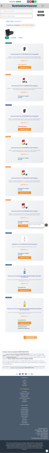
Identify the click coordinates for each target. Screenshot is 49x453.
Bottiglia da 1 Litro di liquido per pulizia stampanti (24, 244)
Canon (11, 21)
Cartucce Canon (24, 412)
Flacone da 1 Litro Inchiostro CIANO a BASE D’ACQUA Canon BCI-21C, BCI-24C (24, 276)
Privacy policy (24, 396)
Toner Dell (24, 419)
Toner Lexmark (24, 416)
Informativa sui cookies (24, 398)
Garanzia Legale (24, 394)
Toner (24, 383)
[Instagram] (33, 2)
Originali (20, 37)
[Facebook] (28, 2)
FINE (35, 337)
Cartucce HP (24, 407)
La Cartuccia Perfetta (24, 424)
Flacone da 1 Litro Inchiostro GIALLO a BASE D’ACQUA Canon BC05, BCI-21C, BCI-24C (24, 309)
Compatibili (13, 37)
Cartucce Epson (24, 411)
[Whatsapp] (35, 2)
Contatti (24, 399)
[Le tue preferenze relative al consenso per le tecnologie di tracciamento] (47, 451)
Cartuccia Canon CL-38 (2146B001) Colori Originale (24, 147)
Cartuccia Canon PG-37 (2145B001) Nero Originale (24, 85)
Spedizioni (24, 401)
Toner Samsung (24, 414)
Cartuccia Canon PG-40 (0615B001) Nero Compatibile (24, 116)
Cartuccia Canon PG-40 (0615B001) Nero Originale (24, 211)
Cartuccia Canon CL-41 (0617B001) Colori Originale (24, 178)
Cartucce (24, 381)
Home (7, 21)
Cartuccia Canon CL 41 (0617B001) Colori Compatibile (24, 54)
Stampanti (24, 385)
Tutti (7, 37)
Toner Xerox (24, 421)
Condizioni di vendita (24, 393)
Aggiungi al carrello (24, 67)
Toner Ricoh (24, 422)
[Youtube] (30, 2)
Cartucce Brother (24, 409)
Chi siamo (24, 391)
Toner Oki (24, 417)
